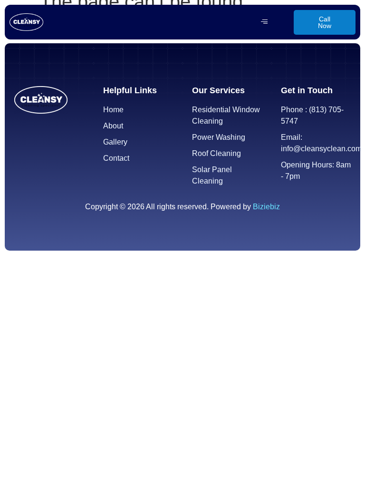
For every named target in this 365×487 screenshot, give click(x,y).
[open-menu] (264, 22)
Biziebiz (266, 207)
